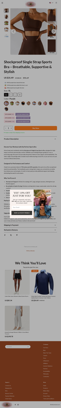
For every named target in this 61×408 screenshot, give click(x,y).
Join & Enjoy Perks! (22, 213)
